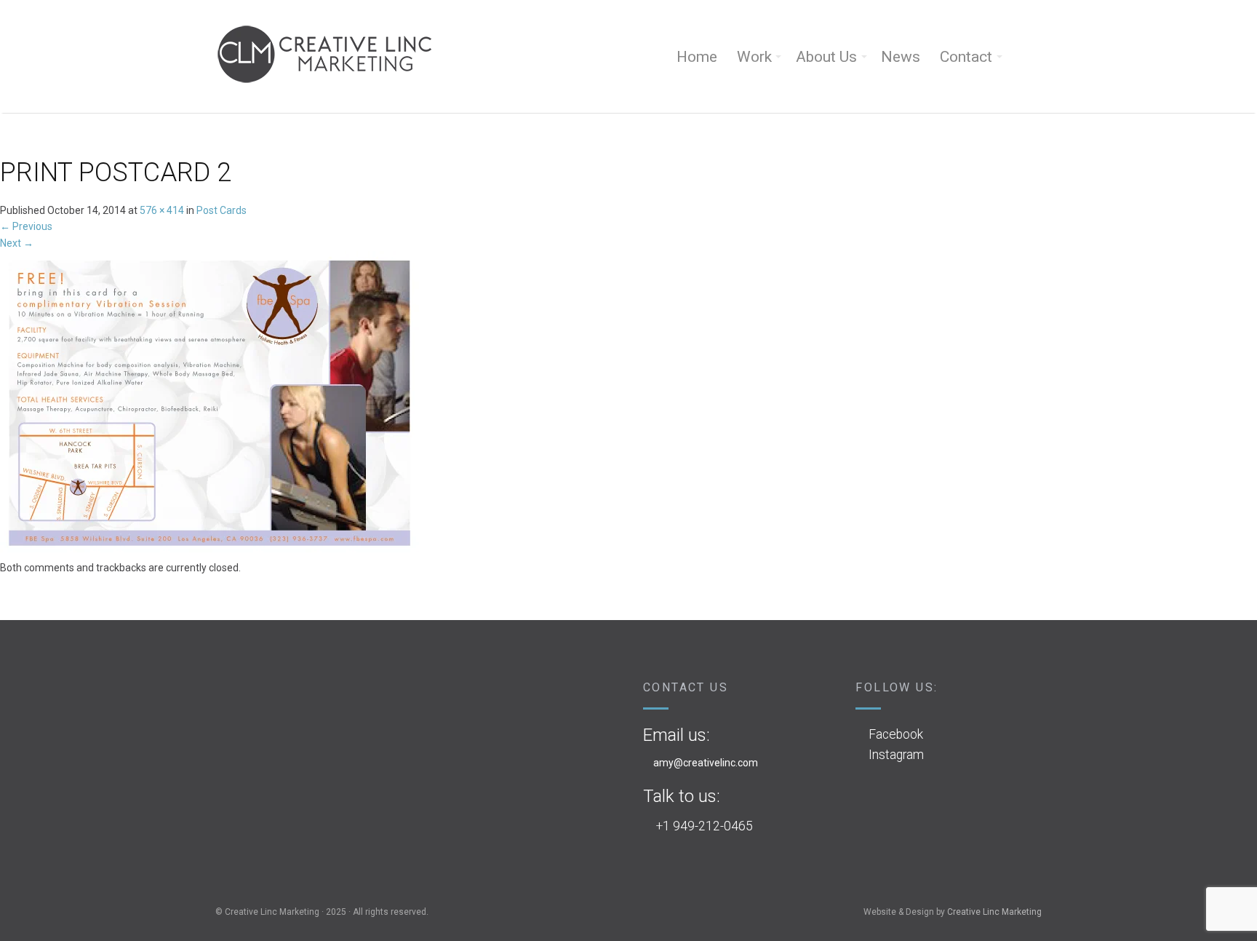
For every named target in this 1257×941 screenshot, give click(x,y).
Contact (966, 56)
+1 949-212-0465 (704, 826)
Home (697, 56)
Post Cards (221, 210)
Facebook (896, 734)
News (900, 56)
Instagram (896, 754)
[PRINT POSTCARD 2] (209, 404)
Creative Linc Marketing (994, 912)
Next (16, 243)
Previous (26, 226)
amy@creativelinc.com (705, 763)
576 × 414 (162, 210)
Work (754, 56)
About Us (826, 56)
